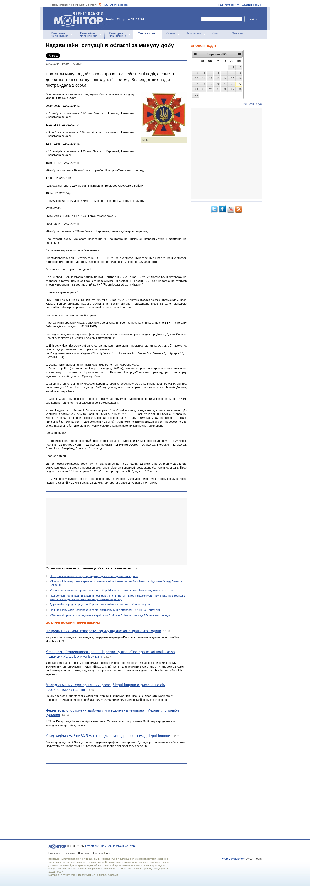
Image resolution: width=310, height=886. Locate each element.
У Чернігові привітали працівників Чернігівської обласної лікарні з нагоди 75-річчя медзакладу (110, 615)
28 (225, 89)
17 (196, 83)
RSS (105, 4)
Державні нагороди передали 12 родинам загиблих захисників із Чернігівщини (100, 604)
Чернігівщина (60, 35)
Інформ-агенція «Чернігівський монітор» (76, 13)
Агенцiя (78, 63)
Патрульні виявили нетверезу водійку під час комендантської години (94, 576)
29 (232, 89)
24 (196, 89)
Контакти (98, 853)
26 (210, 89)
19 (210, 83)
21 (225, 83)
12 (210, 78)
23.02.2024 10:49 (57, 63)
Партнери (83, 853)
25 (203, 89)
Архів (109, 853)
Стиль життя (146, 33)
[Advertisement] (116, 531)
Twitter (112, 4)
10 (196, 78)
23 (240, 83)
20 (218, 83)
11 (203, 78)
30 (240, 89)
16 (240, 78)
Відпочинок (193, 33)
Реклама (70, 853)
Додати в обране (251, 4)
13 (218, 78)
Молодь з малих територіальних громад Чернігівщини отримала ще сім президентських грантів (111, 590)
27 (218, 89)
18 (203, 83)
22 (232, 83)
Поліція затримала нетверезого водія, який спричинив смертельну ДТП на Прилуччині (105, 610)
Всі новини (250, 104)
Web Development (233, 858)
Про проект (54, 853)
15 (232, 78)
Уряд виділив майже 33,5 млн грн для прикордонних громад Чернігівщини (108, 736)
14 (225, 78)
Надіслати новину (228, 4)
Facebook (122, 4)
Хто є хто (238, 33)
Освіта (170, 33)
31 (196, 94)
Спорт (216, 33)
